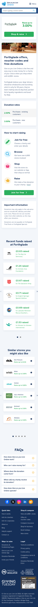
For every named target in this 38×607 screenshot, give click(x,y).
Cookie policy (25, 552)
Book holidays (25, 530)
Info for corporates (8, 521)
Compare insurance (27, 523)
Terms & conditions (27, 545)
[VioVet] (31, 384)
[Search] (33, 10)
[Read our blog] (31, 503)
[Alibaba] (31, 419)
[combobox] (17, 10)
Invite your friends (8, 560)
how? (29, 185)
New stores (24, 533)
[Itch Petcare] (31, 361)
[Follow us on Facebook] (7, 503)
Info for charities (7, 517)
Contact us (5, 535)
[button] (10, 24)
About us (5, 524)
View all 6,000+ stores (28, 514)
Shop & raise (17, 34)
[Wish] (31, 372)
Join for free (17, 192)
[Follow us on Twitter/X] (13, 503)
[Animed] (31, 407)
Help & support (7, 531)
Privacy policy (25, 548)
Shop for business (27, 526)
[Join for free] (7, 144)
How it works (6, 514)
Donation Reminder (8, 556)
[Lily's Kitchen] (31, 396)
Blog (3, 528)
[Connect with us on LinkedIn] (25, 503)
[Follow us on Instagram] (19, 503)
